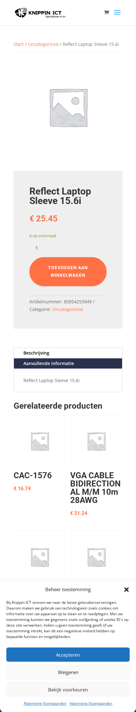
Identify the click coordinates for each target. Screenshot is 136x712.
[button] (126, 589)
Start (19, 44)
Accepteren (68, 655)
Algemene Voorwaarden (45, 703)
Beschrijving (36, 353)
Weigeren (68, 672)
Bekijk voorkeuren (68, 689)
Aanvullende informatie (48, 363)
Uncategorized (43, 44)
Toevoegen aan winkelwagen (68, 271)
